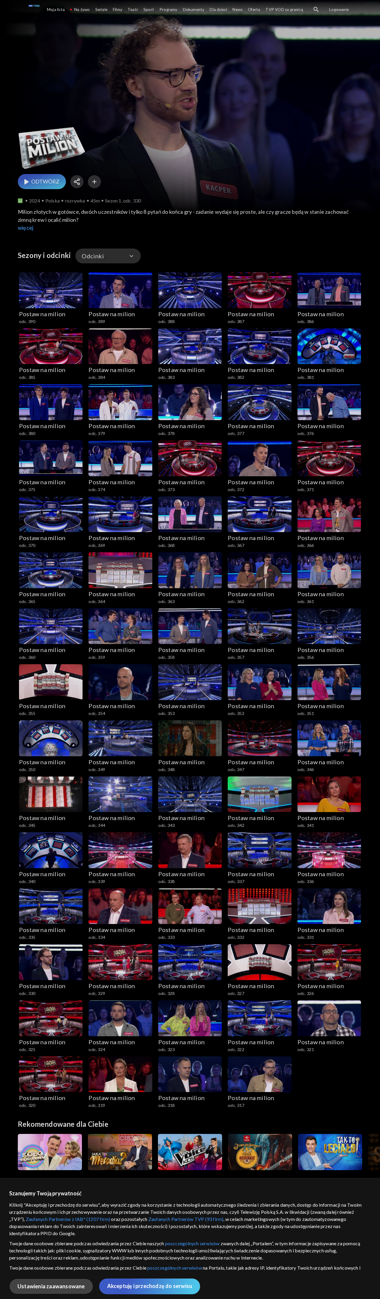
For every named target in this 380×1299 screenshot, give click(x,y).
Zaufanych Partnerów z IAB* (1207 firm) (68, 1219)
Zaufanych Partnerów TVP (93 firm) (186, 1219)
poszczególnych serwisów (192, 1243)
